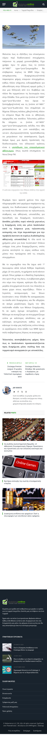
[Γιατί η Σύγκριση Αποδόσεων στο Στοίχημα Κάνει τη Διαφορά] (6, 647)
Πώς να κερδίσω (14, 731)
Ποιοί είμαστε (7, 689)
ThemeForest (11, 726)
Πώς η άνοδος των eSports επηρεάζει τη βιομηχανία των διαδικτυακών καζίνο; (28, 660)
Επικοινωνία (7, 693)
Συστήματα (37, 731)
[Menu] (4, 4)
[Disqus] (23, 553)
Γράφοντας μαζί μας (9, 702)
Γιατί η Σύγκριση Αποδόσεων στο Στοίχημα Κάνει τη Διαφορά (26, 649)
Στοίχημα (26, 731)
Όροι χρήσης (7, 711)
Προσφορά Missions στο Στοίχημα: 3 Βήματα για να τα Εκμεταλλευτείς (27, 671)
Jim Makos (17, 387)
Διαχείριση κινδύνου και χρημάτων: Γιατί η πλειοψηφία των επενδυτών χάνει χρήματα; (22, 514)
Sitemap (41, 726)
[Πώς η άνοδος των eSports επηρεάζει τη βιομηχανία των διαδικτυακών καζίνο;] (6, 658)
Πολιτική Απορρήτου (10, 707)
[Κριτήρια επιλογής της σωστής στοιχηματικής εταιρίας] (23, 467)
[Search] (43, 4)
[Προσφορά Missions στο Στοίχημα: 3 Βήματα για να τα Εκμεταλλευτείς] (6, 670)
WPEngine (32, 726)
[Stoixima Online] (23, 4)
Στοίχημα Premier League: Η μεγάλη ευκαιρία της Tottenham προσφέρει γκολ (13, 371)
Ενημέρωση (6, 698)
